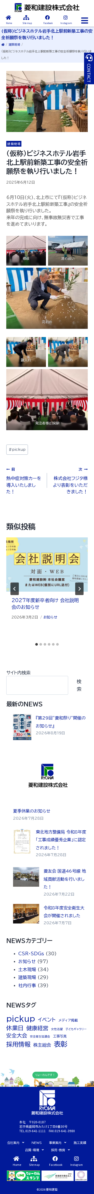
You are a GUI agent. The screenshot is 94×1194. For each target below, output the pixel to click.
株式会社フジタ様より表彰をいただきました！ (70, 480)
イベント (47, 1019)
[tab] (36, 644)
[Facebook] (47, 17)
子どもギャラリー (76, 1029)
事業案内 (55, 1142)
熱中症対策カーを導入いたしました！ (23, 480)
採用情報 (18, 1044)
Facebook (48, 23)
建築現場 (14, 44)
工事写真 (60, 1036)
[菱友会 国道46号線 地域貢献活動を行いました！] (26, 877)
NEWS (37, 1142)
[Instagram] (65, 17)
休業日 (15, 1028)
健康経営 (37, 1028)
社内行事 (27, 985)
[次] (79, 589)
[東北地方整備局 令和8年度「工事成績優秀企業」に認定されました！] (22, 841)
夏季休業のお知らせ (31, 811)
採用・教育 (58, 1149)
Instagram (66, 23)
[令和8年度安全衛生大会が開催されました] (26, 913)
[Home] (8, 17)
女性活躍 (57, 1029)
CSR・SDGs (31, 953)
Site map (27, 23)
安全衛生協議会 (40, 1036)
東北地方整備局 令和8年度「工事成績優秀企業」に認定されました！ (61, 840)
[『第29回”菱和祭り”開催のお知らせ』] (22, 727)
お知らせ (50, 617)
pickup (17, 449)
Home (9, 23)
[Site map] (26, 17)
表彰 (60, 1044)
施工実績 (80, 1142)
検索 (79, 685)
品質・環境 (32, 1149)
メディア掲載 (68, 1020)
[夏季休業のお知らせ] (48, 776)
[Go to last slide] (14, 589)
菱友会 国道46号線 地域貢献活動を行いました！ (65, 879)
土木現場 (27, 969)
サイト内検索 (18, 672)
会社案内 (13, 1142)
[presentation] (47, 564)
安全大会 (16, 1035)
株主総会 (42, 1045)
